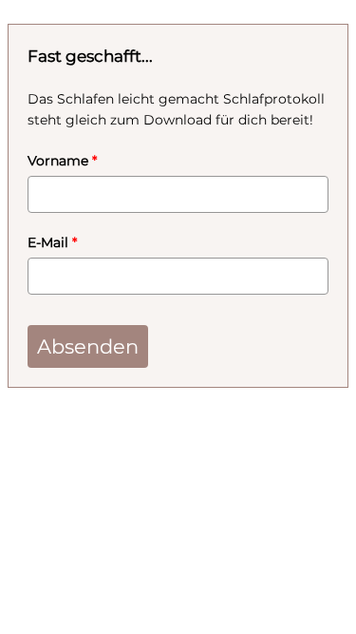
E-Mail (52, 242)
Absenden (88, 346)
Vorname (62, 160)
